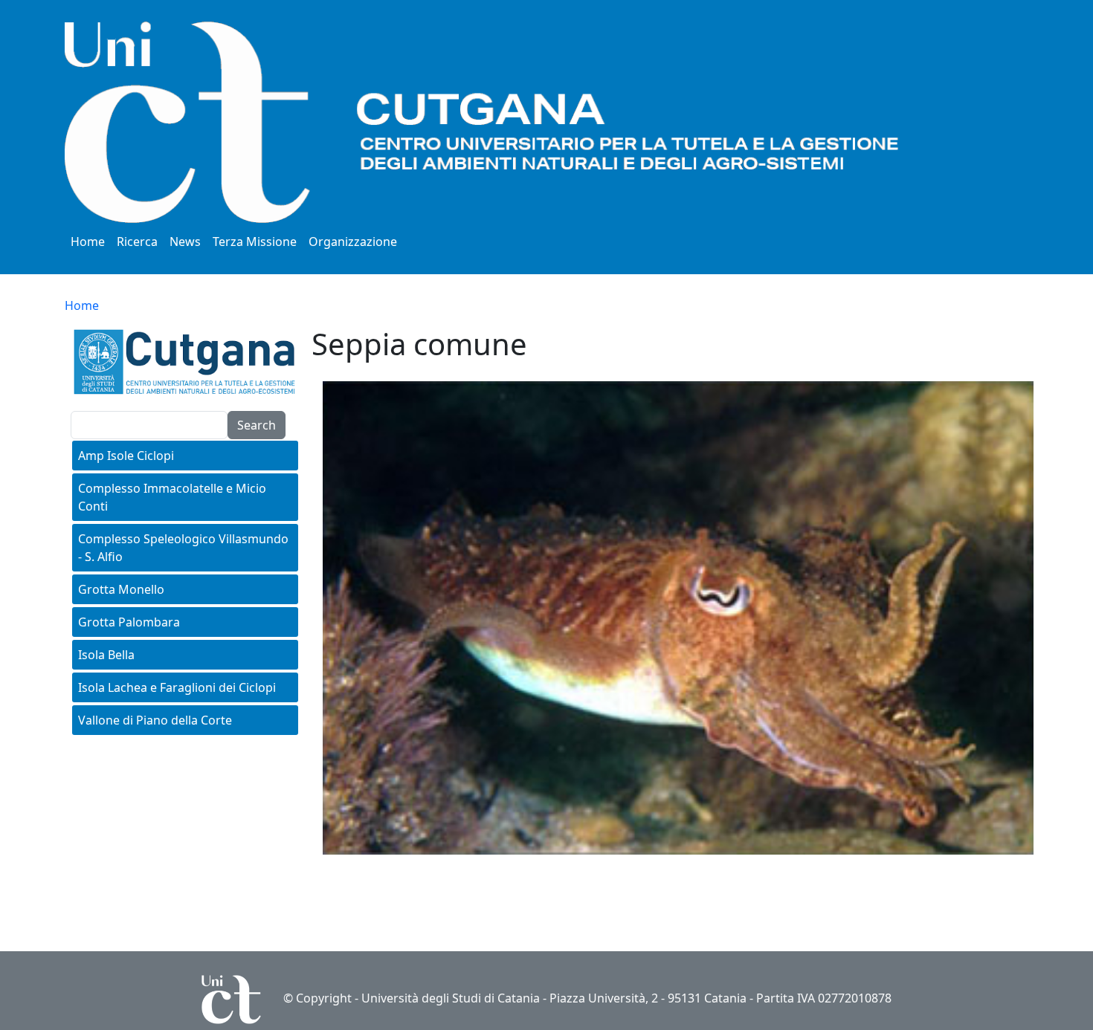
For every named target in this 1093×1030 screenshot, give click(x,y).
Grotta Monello (121, 589)
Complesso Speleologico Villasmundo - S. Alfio (183, 548)
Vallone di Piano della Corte (155, 720)
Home (88, 241)
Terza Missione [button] (255, 241)
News (185, 241)
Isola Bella (106, 655)
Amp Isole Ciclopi (126, 455)
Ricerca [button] (137, 241)
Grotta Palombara (129, 622)
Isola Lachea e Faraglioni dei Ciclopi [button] (177, 687)
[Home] (518, 122)
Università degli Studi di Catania (450, 998)
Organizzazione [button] (353, 241)
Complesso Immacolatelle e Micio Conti (172, 497)
